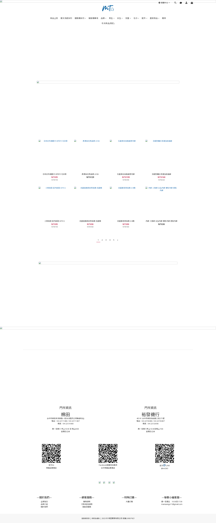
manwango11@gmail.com (171, 504)
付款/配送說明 (86, 504)
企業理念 (44, 501)
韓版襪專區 (93, 18)
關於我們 (44, 507)
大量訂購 (129, 501)
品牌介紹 (44, 504)
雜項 (164, 18)
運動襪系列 (79, 18)
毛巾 (135, 18)
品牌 (103, 18)
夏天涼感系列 (66, 18)
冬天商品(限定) (108, 23)
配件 (144, 18)
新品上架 (54, 18)
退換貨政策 (86, 518)
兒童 (127, 18)
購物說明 (86, 501)
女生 (119, 18)
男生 (111, 18)
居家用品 (154, 18)
